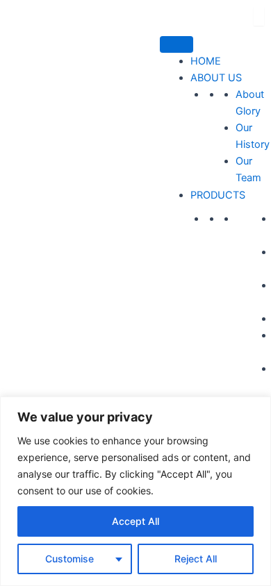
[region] (135, 491)
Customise (69, 558)
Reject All (195, 558)
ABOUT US (216, 78)
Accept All (135, 521)
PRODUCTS (217, 195)
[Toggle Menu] (176, 44)
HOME (205, 61)
